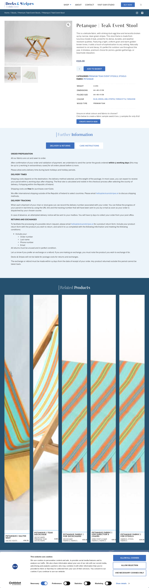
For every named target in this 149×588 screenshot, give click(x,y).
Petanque (89, 79)
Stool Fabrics (127, 540)
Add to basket (94, 68)
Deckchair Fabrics (68, 540)
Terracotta (120, 99)
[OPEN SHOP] (70, 5)
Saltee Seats (11, 540)
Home (6, 12)
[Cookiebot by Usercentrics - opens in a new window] (15, 583)
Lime (106, 99)
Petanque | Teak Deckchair (43, 533)
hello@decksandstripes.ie (107, 193)
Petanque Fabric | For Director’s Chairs (102, 534)
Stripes (111, 99)
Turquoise (131, 99)
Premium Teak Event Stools (29, 12)
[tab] (60, 145)
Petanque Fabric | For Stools (130, 535)
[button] (68, 25)
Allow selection (129, 565)
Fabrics (74, 540)
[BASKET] (141, 4)
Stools (13, 12)
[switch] (67, 583)
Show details (121, 583)
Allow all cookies (129, 558)
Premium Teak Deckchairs (40, 540)
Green (100, 99)
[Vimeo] (142, 13)
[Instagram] (137, 13)
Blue (95, 99)
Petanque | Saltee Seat (16, 536)
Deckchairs (39, 537)
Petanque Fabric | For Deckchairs (73, 535)
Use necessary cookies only (129, 573)
